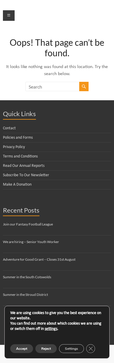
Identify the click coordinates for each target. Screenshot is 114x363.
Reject (46, 348)
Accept (21, 348)
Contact (9, 128)
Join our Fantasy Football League (28, 224)
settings (51, 329)
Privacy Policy (14, 147)
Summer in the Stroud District (25, 294)
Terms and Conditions (20, 156)
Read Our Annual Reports (23, 166)
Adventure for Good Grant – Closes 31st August (39, 259)
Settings (71, 348)
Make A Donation (17, 184)
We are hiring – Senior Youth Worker (31, 242)
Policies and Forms (18, 137)
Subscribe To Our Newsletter (26, 175)
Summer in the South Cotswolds (27, 277)
